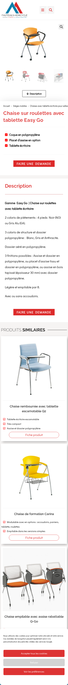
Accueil (6, 105)
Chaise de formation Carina (34, 514)
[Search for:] (50, 10)
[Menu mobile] (43, 10)
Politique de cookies (17, 680)
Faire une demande (34, 164)
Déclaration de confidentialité (39, 680)
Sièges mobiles (20, 105)
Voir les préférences (34, 671)
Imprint (56, 680)
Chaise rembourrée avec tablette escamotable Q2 (34, 408)
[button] (61, 26)
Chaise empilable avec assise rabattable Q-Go (34, 619)
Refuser (34, 662)
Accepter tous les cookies (34, 653)
